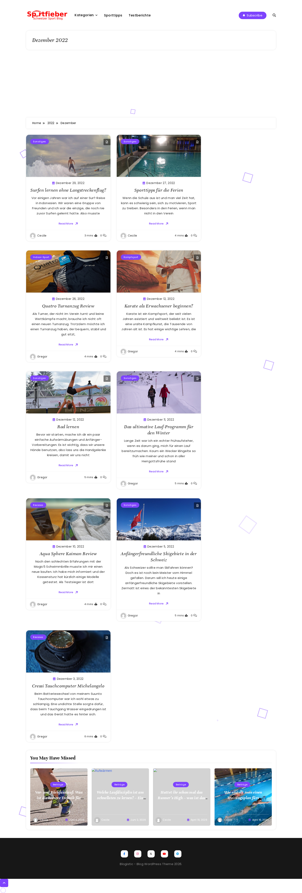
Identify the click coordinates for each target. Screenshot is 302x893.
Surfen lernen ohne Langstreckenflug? (68, 190)
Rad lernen (68, 426)
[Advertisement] (151, 86)
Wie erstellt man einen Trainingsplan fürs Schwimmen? (243, 798)
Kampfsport (131, 257)
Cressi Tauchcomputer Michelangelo (68, 686)
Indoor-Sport (41, 257)
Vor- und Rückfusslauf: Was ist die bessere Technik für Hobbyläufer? (59, 798)
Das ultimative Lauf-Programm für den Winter (158, 430)
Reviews (38, 505)
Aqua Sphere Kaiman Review (68, 553)
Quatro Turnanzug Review (68, 306)
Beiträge (58, 784)
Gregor (42, 356)
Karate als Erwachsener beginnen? (158, 306)
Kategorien (84, 15)
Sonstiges (39, 141)
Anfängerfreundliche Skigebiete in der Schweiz (159, 557)
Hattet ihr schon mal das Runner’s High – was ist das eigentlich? (181, 798)
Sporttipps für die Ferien (158, 190)
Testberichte (140, 15)
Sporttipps (113, 15)
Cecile (42, 236)
